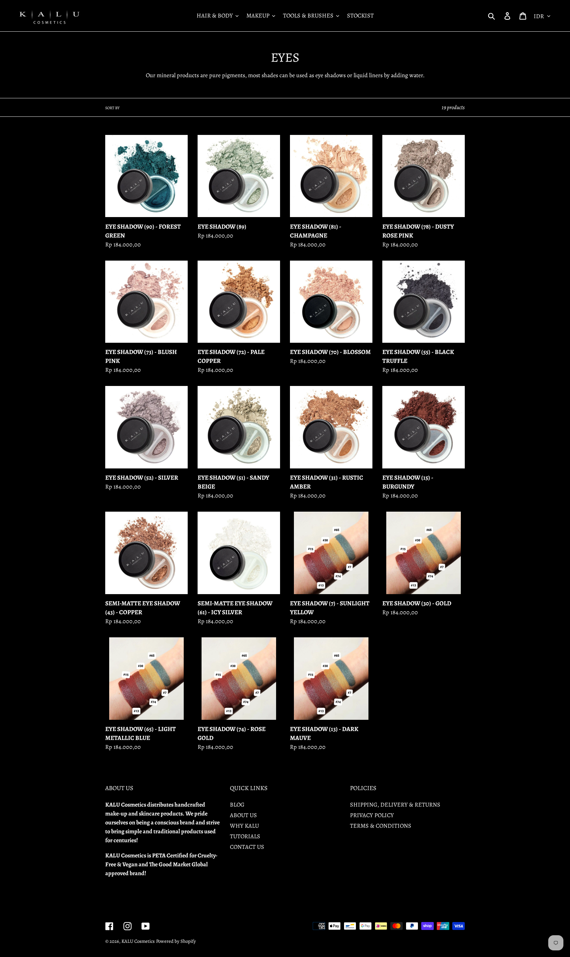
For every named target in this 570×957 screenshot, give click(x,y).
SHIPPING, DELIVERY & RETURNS (395, 805)
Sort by (112, 108)
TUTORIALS (245, 836)
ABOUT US (243, 815)
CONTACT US (247, 847)
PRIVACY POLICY (372, 815)
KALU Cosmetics (138, 941)
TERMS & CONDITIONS (380, 826)
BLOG (237, 805)
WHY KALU (244, 826)
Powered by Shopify (176, 941)
